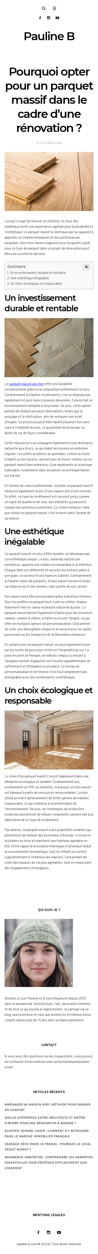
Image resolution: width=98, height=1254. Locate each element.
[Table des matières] (86, 267)
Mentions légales (49, 1215)
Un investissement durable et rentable (38, 273)
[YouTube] (57, 18)
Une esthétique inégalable (29, 278)
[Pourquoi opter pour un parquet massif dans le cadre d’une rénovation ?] (49, 181)
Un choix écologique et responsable (36, 284)
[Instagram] (48, 18)
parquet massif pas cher (26, 384)
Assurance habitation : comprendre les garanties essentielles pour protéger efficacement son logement (49, 1162)
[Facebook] (40, 18)
